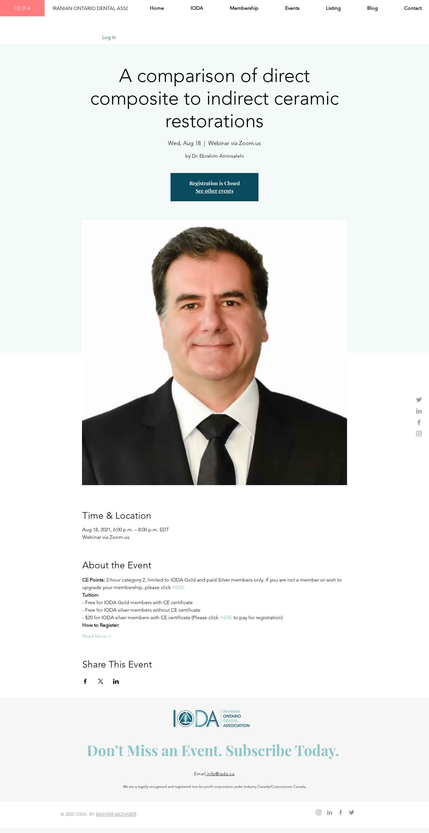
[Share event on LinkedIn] (116, 681)
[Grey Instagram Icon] (419, 433)
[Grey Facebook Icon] (419, 422)
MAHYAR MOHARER (116, 814)
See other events (214, 190)
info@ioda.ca (220, 773)
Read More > (96, 636)
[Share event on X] (101, 681)
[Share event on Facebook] (85, 681)
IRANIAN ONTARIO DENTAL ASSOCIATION (101, 8)
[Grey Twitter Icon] (419, 399)
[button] (188, 8)
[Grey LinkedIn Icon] (419, 411)
